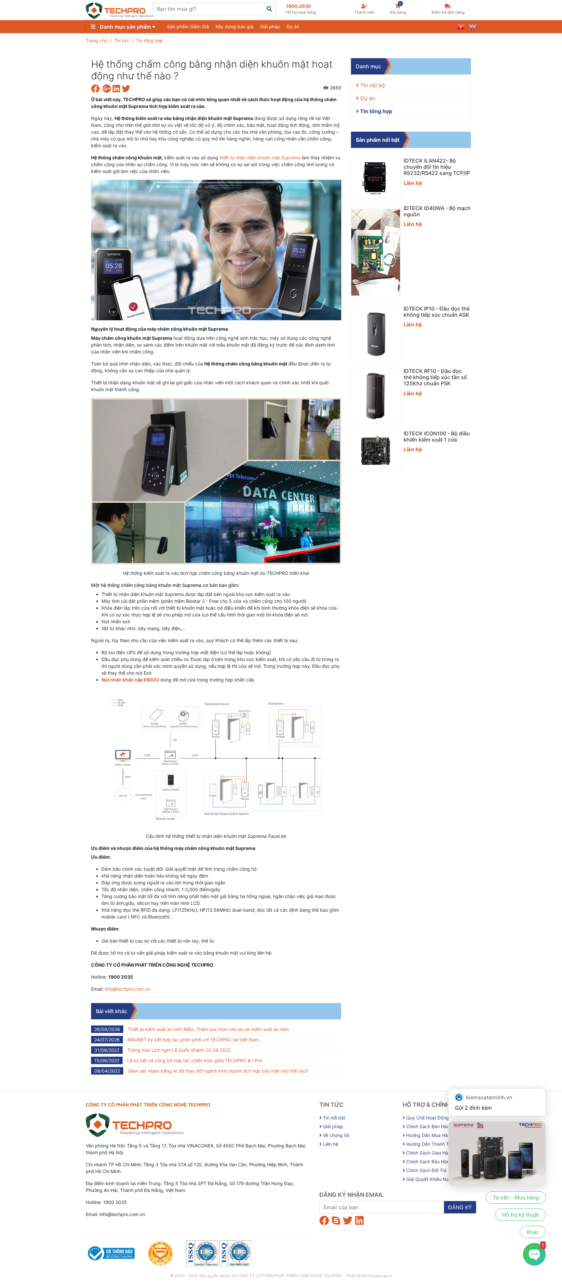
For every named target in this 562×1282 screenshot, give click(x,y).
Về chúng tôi (335, 1135)
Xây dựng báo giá (234, 26)
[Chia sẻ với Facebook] (96, 90)
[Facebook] (324, 1220)
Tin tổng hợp (149, 40)
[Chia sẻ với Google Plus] (107, 90)
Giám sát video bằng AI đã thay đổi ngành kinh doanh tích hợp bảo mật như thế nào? (201, 1071)
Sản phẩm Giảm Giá (188, 26)
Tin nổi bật (333, 1117)
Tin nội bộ (372, 85)
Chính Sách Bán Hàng (428, 1126)
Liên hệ (330, 1144)
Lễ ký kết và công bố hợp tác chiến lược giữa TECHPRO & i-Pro (178, 1060)
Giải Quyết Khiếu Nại (427, 1179)
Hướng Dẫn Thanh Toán (431, 1144)
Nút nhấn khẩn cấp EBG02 (130, 679)
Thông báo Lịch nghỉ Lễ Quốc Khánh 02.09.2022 (162, 1050)
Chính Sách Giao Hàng (429, 1153)
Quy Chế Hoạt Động (427, 1117)
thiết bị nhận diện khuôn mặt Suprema (260, 157)
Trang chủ (96, 40)
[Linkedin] (359, 1220)
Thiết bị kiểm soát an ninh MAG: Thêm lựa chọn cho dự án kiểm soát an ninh (191, 1029)
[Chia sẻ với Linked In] (117, 90)
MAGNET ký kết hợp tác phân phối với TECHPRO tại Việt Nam (176, 1039)
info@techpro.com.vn (127, 989)
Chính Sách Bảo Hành (428, 1161)
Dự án (293, 26)
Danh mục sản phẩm (125, 26)
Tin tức (121, 40)
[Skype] (336, 1220)
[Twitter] (348, 1220)
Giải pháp (270, 26)
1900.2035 (301, 9)
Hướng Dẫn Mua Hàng (429, 1135)
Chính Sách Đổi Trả (426, 1170)
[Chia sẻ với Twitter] (127, 90)
